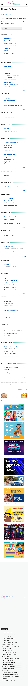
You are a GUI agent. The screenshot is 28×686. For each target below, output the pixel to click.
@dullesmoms (9, 596)
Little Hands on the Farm (7, 660)
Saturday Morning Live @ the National (10, 676)
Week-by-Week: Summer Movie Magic (10, 658)
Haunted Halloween (6, 648)
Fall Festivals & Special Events (8, 638)
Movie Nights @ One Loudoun (9, 652)
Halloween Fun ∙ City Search (8, 634)
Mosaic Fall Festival (6, 636)
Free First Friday (5, 640)
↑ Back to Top (24, 58)
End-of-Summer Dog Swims (8, 666)
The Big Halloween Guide (7, 644)
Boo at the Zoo (5, 678)
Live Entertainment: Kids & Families (10, 674)
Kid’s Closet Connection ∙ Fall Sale (9, 672)
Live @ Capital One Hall (7, 664)
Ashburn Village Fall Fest (7, 632)
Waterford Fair (5, 670)
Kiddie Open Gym (6, 656)
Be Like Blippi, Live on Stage (8, 680)
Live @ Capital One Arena (8, 668)
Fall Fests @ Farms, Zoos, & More (9, 642)
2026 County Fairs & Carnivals (8, 662)
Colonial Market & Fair (7, 650)
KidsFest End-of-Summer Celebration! (10, 646)
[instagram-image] (5, 604)
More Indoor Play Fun (6, 14)
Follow (24, 597)
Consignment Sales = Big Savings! (9, 654)
